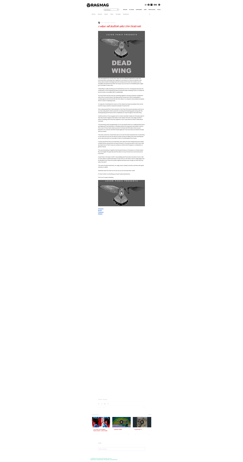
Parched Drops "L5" (138, 429)
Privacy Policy (106, 459)
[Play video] (121, 193)
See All (149, 414)
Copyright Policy (100, 459)
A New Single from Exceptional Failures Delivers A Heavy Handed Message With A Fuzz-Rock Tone (100, 430)
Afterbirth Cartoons (118, 429)
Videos (111, 14)
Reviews (106, 14)
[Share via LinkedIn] (104, 403)
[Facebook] (149, 5)
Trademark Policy (113, 459)
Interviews (100, 14)
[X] (151, 5)
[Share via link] (108, 403)
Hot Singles (118, 14)
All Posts (93, 14)
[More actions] (144, 22)
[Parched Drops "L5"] (142, 422)
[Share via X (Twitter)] (101, 403)
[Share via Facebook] (98, 403)
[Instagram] (146, 5)
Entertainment (126, 14)
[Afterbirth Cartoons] (121, 422)
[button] (149, 14)
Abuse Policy (93, 459)
